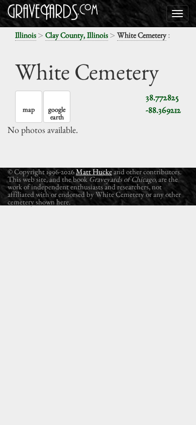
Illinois (25, 35)
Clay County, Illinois (76, 35)
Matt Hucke (94, 171)
